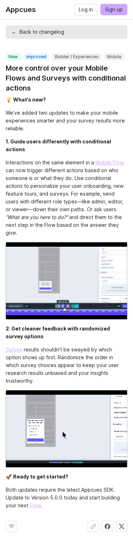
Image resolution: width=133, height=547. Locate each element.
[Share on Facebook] (107, 526)
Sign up (114, 9)
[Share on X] (121, 526)
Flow (35, 505)
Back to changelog (37, 32)
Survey (14, 349)
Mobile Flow (109, 162)
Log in (86, 9)
